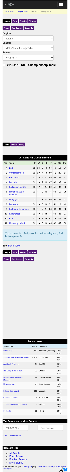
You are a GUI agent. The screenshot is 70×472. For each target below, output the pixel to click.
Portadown (14, 177)
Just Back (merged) (11, 364)
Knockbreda (14, 213)
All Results (15, 453)
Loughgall (14, 199)
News (5, 435)
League (7, 21)
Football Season (18, 459)
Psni (11, 218)
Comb (6, 144)
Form (15, 21)
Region (7, 33)
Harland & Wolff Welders (16, 193)
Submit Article (15, 435)
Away (21, 144)
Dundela (13, 182)
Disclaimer (58, 467)
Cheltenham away (10, 397)
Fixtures (32, 21)
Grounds (29, 28)
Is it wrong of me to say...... (13, 371)
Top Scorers (17, 28)
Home (14, 144)
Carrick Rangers (16, 172)
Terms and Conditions (45, 467)
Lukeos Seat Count (11, 391)
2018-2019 (9, 11)
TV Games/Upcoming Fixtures (15, 404)
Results (23, 21)
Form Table (14, 245)
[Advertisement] (35, 104)
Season (7, 52)
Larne (12, 167)
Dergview (13, 204)
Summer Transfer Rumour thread (16, 357)
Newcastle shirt (9, 384)
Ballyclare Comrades (19, 208)
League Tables (22, 11)
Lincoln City (7, 350)
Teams (6, 28)
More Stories (16, 462)
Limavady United (17, 223)
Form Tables (16, 456)
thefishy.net (28, 467)
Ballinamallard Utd (17, 186)
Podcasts (7, 411)
